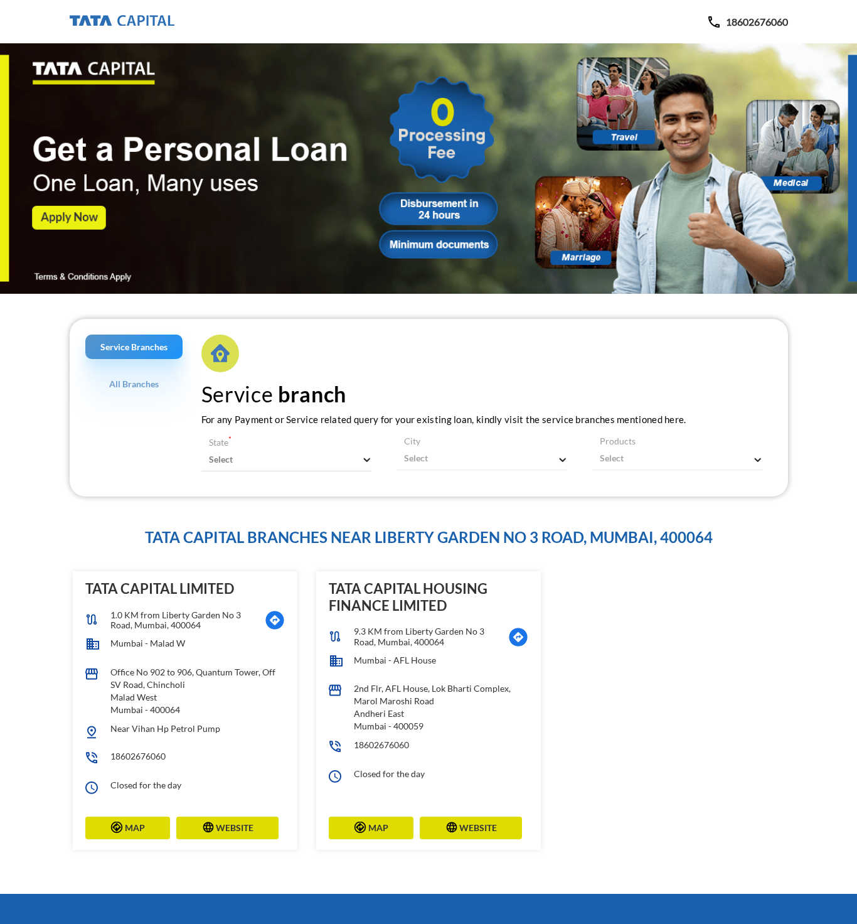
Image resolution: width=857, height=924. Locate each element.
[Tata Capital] (122, 21)
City (412, 441)
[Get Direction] (275, 620)
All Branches (134, 384)
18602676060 (138, 756)
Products (618, 441)
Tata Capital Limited (159, 588)
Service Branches (134, 346)
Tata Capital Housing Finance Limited (408, 596)
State (220, 442)
